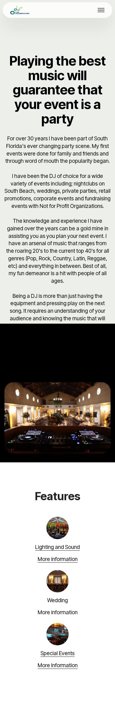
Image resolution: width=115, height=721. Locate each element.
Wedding (57, 600)
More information (58, 559)
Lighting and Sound (57, 547)
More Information (58, 665)
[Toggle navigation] (101, 10)
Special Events (57, 653)
